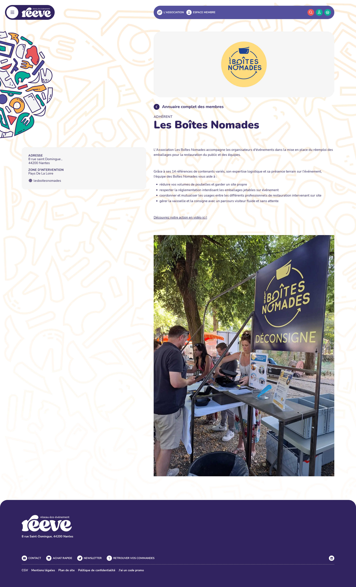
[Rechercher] (310, 12)
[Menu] (12, 12)
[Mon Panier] (327, 12)
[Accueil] (36, 12)
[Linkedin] (331, 558)
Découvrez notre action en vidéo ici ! (180, 217)
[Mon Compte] (319, 12)
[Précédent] (157, 107)
